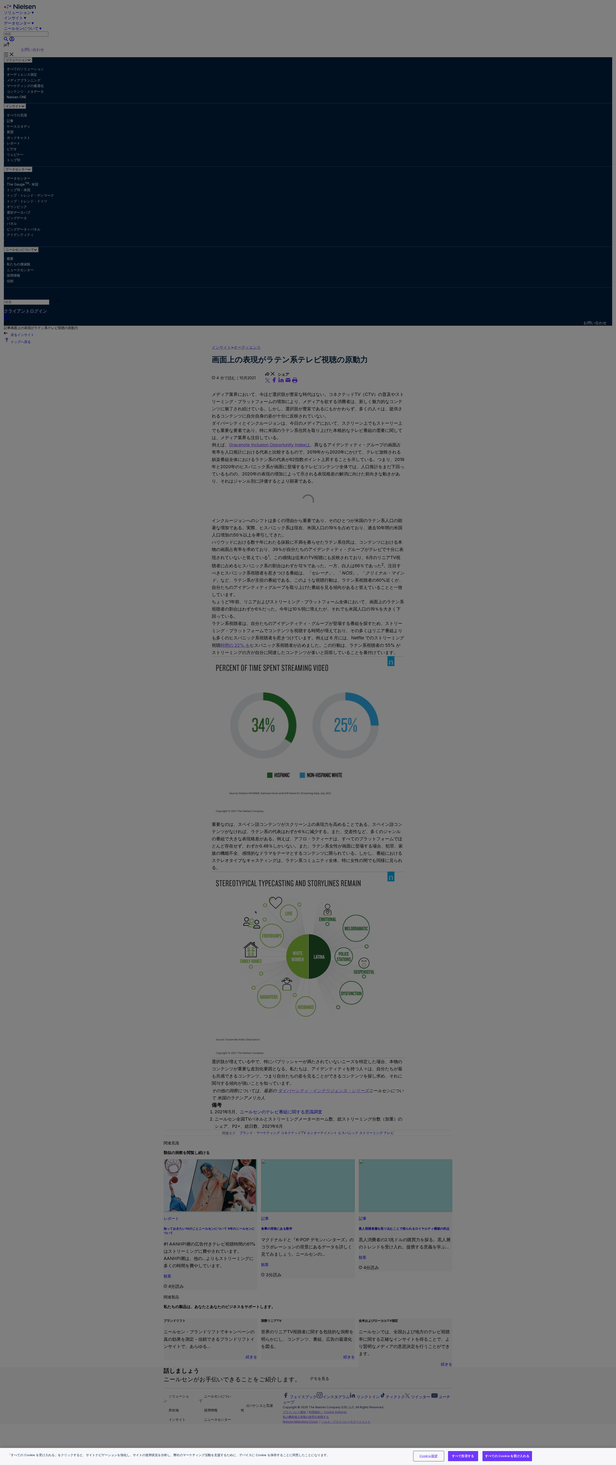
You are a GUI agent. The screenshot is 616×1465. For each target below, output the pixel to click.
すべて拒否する (463, 1456)
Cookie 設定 (428, 1456)
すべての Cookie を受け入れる (507, 1456)
